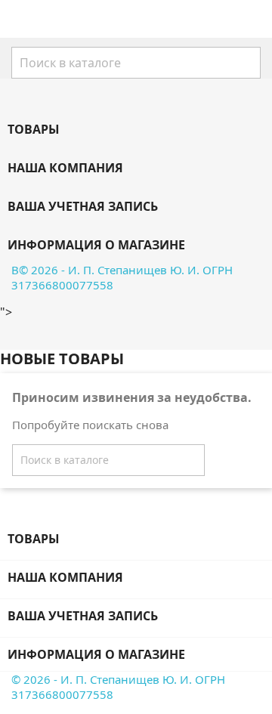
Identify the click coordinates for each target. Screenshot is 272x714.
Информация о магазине (96, 244)
